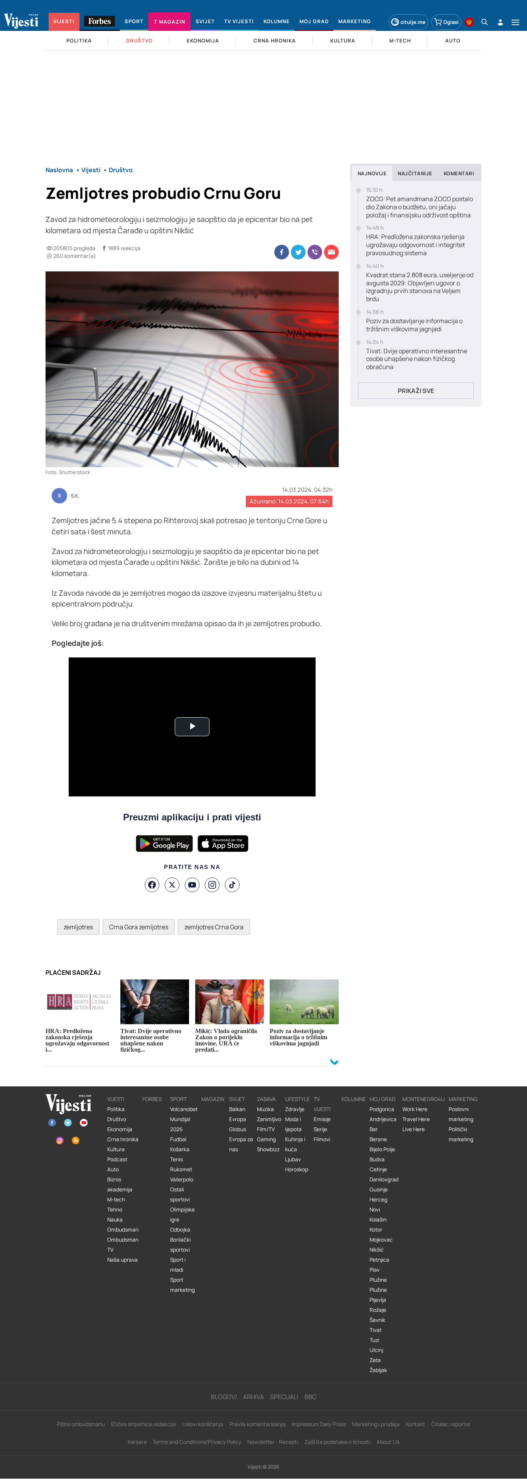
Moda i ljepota (293, 1124)
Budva (377, 1159)
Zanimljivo (269, 1119)
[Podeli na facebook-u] (281, 252)
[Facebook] (152, 885)
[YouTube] (192, 885)
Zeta (375, 1360)
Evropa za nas (241, 1144)
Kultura (116, 1149)
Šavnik (377, 1319)
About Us (388, 1441)
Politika (116, 1109)
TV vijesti (322, 1104)
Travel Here (416, 1119)
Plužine (378, 1279)
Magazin (212, 1099)
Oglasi (451, 22)
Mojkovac (381, 1239)
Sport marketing (182, 1284)
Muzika (265, 1109)
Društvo (116, 1119)
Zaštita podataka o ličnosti (337, 1441)
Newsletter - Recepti (272, 1441)
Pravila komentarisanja (257, 1424)
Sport (178, 1099)
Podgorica (382, 1109)
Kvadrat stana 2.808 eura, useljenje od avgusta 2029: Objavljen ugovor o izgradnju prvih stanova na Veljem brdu (419, 287)
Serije (320, 1129)
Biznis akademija (119, 1184)
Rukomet (181, 1169)
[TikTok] (232, 885)
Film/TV (266, 1129)
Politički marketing (461, 1134)
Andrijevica (383, 1119)
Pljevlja (378, 1299)
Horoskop (296, 1169)
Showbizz (268, 1149)
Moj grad (382, 1099)
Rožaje (378, 1309)
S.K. (75, 496)
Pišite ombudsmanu (81, 1424)
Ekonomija (119, 1129)
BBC (310, 1397)
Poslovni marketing (461, 1114)
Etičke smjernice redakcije (143, 1424)
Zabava (266, 1099)
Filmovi (322, 1139)
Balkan (237, 1109)
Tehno (114, 1209)
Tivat (376, 1330)
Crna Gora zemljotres (138, 927)
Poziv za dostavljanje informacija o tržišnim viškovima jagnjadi (414, 325)
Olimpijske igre (182, 1214)
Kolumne (353, 1099)
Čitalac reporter (451, 1424)
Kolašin (378, 1219)
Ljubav (293, 1159)
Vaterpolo (181, 1179)
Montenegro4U (423, 1099)
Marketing (463, 1099)
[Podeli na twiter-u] (298, 252)
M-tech (116, 1199)
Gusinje (379, 1189)
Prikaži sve (416, 390)
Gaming (266, 1139)
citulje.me (413, 22)
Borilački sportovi (180, 1244)
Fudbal (178, 1139)
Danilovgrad (384, 1179)
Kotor (376, 1229)
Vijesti (115, 1099)
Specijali (284, 1397)
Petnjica (379, 1259)
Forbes (152, 1099)
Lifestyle (297, 1099)
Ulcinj (376, 1350)
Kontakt (415, 1424)
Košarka (179, 1149)
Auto (113, 1169)
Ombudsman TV (123, 1244)
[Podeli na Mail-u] (331, 252)
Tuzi (374, 1340)
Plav (375, 1269)
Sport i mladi (178, 1264)
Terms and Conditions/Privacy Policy (197, 1441)
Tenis (176, 1159)
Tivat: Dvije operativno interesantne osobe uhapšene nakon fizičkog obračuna (416, 359)
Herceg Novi (378, 1204)
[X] (172, 885)
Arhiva (253, 1397)
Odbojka (180, 1229)
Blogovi (224, 1397)
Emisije (322, 1119)
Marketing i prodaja (376, 1424)
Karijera (137, 1441)
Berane (378, 1139)
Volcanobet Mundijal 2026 (184, 1119)
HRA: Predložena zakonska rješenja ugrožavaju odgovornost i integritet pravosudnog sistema (415, 245)
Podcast (117, 1159)
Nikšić (377, 1249)
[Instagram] (212, 885)
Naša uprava (122, 1259)
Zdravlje (294, 1109)
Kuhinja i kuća (295, 1144)
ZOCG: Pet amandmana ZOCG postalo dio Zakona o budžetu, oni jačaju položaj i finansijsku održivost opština (419, 207)
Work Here (414, 1109)
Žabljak (378, 1370)
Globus (237, 1129)
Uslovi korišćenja (202, 1424)
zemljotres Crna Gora (213, 927)
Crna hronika (123, 1139)
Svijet (237, 1099)
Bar (374, 1129)
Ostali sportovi (180, 1194)
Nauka (115, 1219)
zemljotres (78, 927)
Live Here (413, 1129)
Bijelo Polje (382, 1149)
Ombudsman (123, 1229)
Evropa (237, 1119)
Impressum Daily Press (319, 1424)
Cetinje (378, 1169)
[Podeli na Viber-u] (314, 252)
